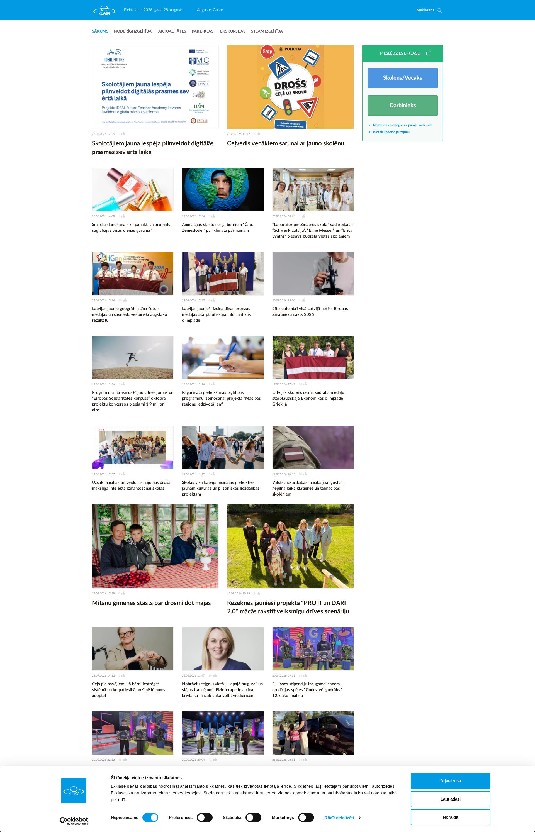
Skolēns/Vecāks (402, 78)
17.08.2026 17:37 (103, 474)
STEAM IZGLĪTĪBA (267, 31)
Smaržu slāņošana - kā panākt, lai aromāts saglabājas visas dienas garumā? (131, 228)
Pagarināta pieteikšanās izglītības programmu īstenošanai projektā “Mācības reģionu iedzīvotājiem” (221, 398)
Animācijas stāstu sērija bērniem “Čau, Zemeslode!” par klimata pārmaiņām (217, 228)
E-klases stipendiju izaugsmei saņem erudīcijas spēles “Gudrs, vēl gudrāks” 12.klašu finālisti (307, 690)
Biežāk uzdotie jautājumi (391, 132)
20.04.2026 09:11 (283, 675)
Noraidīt (450, 817)
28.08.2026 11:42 (238, 134)
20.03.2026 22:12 (103, 759)
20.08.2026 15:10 (283, 300)
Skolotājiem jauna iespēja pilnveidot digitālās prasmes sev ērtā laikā (153, 147)
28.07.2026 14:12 (103, 675)
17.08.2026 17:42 (283, 384)
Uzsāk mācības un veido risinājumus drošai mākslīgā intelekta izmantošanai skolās (132, 485)
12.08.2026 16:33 (283, 474)
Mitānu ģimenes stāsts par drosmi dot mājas (151, 603)
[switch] (205, 817)
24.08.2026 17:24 (103, 300)
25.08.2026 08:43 (283, 216)
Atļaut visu (450, 780)
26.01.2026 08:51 (283, 759)
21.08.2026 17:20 (193, 300)
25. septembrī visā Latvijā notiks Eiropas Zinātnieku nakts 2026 (310, 312)
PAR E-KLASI (203, 31)
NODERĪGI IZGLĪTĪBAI (133, 31)
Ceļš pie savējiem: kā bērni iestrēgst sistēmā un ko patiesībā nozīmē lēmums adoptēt (128, 690)
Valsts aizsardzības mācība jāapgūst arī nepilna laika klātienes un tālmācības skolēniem (308, 488)
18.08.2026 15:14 (193, 384)
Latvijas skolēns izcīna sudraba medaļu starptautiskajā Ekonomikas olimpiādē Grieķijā (308, 398)
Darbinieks (403, 105)
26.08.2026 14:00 (103, 216)
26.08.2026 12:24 (103, 134)
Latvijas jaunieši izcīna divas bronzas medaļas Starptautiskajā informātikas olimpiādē (216, 315)
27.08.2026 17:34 (193, 216)
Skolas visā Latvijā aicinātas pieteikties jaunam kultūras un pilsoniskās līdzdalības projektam (220, 488)
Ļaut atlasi (451, 799)
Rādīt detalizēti (339, 817)
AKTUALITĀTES (172, 31)
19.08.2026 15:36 (103, 384)
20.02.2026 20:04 (193, 759)
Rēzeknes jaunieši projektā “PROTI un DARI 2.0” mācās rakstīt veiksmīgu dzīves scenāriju (288, 607)
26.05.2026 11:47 (193, 675)
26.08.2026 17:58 (103, 593)
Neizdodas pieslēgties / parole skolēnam (402, 125)
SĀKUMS (100, 31)
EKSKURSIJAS (232, 31)
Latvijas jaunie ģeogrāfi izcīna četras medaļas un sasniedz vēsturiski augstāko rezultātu (129, 315)
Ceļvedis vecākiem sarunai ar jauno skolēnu (285, 143)
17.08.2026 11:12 (193, 474)
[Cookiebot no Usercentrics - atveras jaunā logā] (74, 821)
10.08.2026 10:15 (238, 593)
